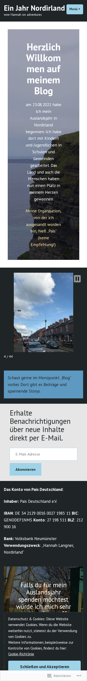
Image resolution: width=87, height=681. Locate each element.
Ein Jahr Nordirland (34, 8)
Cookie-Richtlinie (21, 654)
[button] (77, 278)
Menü (76, 9)
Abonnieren (25, 469)
